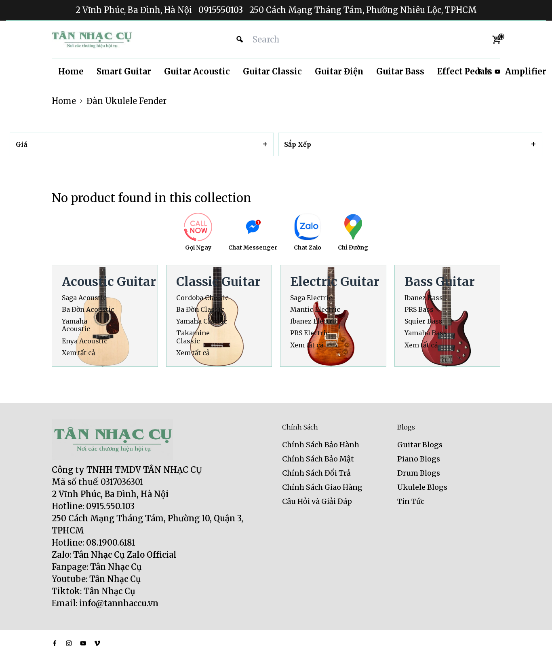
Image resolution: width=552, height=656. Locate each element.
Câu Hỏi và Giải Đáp (317, 501)
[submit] (240, 39)
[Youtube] (497, 71)
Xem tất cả (78, 353)
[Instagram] (69, 643)
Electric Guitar (334, 281)
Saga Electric (311, 298)
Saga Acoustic (84, 298)
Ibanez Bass (424, 298)
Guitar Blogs (419, 444)
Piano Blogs (418, 458)
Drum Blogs (418, 473)
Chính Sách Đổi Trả (316, 473)
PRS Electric (309, 333)
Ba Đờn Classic (200, 309)
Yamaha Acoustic (76, 325)
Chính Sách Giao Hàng (322, 487)
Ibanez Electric (314, 321)
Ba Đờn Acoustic (88, 309)
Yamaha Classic (201, 321)
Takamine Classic (193, 337)
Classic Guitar (218, 281)
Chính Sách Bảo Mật (318, 458)
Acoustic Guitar (109, 281)
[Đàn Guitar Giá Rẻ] (92, 40)
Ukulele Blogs (422, 487)
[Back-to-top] (534, 640)
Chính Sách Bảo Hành (320, 444)
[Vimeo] (97, 643)
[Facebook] (55, 643)
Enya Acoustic (84, 341)
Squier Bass (423, 321)
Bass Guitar (440, 281)
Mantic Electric (315, 309)
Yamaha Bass (426, 333)
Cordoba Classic (202, 298)
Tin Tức (410, 501)
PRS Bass (419, 309)
